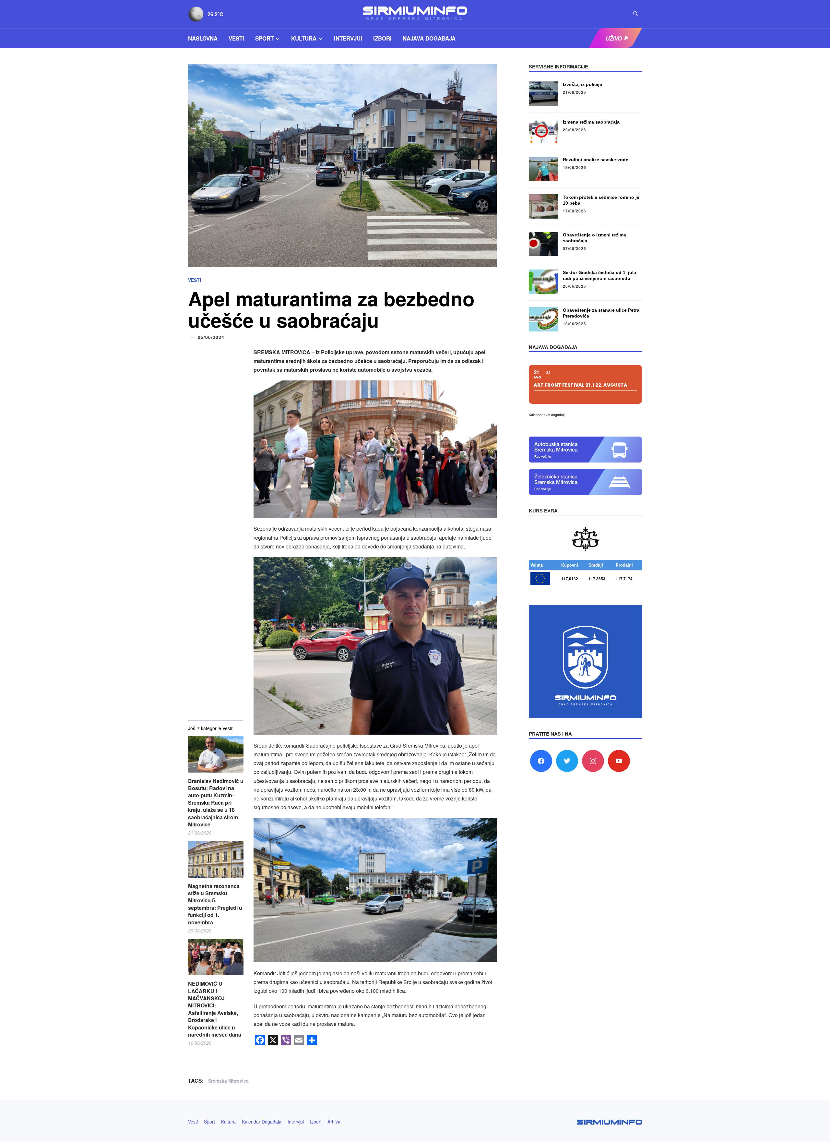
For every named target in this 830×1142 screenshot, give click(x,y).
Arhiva (333, 1121)
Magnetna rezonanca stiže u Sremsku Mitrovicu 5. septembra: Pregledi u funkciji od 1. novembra (215, 904)
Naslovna (203, 38)
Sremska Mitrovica (228, 1080)
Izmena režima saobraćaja (591, 122)
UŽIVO (614, 38)
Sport (264, 38)
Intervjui (348, 38)
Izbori (382, 38)
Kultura (303, 38)
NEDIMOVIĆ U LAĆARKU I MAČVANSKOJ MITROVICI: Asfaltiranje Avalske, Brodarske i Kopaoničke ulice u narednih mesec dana (214, 1009)
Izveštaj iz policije (582, 84)
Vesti (236, 38)
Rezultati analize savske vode (595, 159)
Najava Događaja (429, 38)
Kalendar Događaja (261, 1121)
